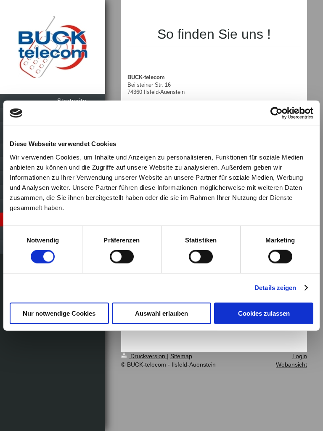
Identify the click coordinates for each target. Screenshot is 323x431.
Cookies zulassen (264, 313)
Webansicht (291, 364)
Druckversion (148, 356)
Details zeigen (275, 287)
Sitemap (181, 356)
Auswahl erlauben (161, 313)
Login (299, 356)
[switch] (122, 256)
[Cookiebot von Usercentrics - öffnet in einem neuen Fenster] (276, 113)
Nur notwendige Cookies (59, 313)
